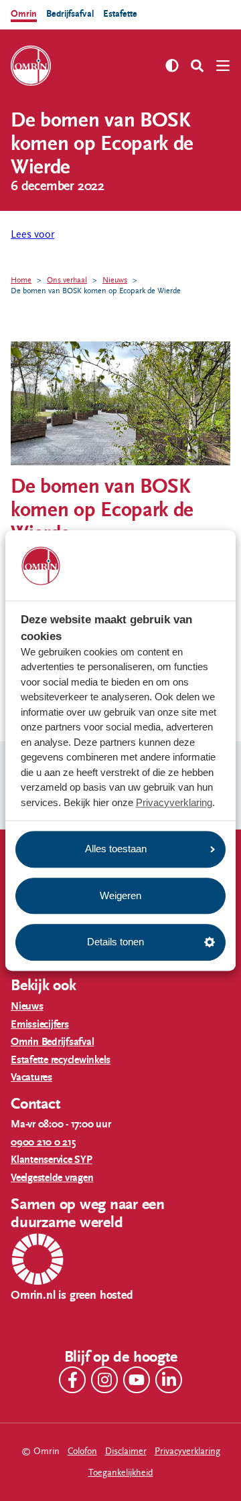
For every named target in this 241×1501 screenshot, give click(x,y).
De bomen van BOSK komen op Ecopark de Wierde (96, 290)
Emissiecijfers (40, 1024)
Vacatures (31, 1077)
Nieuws (114, 280)
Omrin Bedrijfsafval (52, 1042)
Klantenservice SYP (51, 1160)
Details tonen (115, 941)
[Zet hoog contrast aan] (172, 65)
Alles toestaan (116, 848)
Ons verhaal (67, 280)
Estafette (120, 14)
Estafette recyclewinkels (60, 1060)
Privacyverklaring (174, 802)
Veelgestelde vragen (52, 1178)
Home (21, 280)
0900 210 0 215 (43, 1142)
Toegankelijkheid (120, 1472)
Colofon (82, 1451)
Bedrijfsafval (70, 14)
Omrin (24, 14)
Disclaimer (126, 1451)
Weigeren (120, 895)
